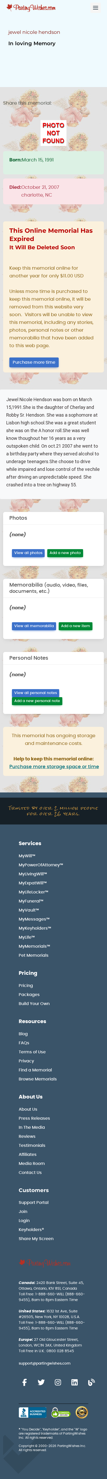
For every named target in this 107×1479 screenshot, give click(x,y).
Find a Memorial (35, 1070)
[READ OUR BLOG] (91, 1382)
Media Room (32, 1164)
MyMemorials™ (34, 946)
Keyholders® (31, 1230)
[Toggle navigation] (95, 8)
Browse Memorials (38, 1079)
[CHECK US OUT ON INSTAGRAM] (58, 1382)
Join (23, 1212)
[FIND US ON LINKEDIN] (74, 1382)
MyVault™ (29, 910)
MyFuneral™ (31, 901)
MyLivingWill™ (33, 874)
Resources (32, 1021)
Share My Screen (36, 1239)
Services (30, 843)
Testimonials (32, 1145)
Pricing (28, 973)
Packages (29, 995)
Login (24, 1221)
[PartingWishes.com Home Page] (31, 8)
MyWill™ (27, 856)
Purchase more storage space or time (54, 767)
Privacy (26, 1061)
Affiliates (28, 1155)
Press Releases (34, 1118)
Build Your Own (34, 1004)
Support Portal (34, 1203)
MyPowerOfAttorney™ (41, 865)
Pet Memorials (34, 955)
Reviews (27, 1136)
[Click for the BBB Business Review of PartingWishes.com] (32, 1412)
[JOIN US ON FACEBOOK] (24, 1382)
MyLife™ (27, 937)
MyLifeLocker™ (33, 892)
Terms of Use (32, 1052)
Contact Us (30, 1173)
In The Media (32, 1127)
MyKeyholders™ (35, 928)
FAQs (24, 1043)
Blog (23, 1034)
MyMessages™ (34, 919)
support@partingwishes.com (45, 1363)
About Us (31, 1097)
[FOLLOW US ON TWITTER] (41, 1382)
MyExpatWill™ (33, 883)
